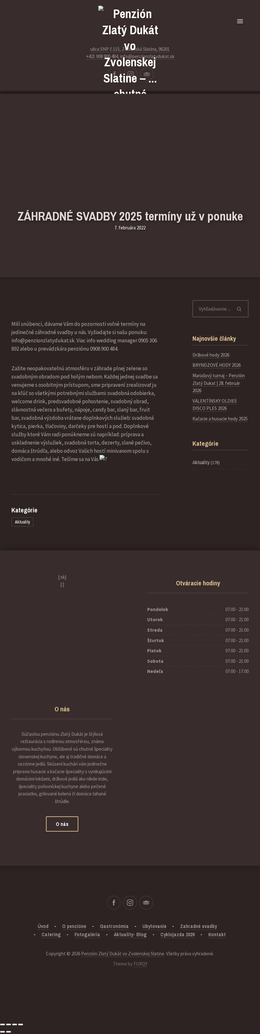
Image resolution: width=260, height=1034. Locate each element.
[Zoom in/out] (20, 1024)
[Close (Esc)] (2, 1024)
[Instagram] (131, 74)
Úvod (43, 926)
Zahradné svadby (198, 926)
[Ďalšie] (8, 1032)
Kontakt (217, 934)
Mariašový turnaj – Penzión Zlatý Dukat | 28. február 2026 (218, 382)
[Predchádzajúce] (2, 1032)
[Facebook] (114, 74)
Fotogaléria (87, 934)
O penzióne (74, 926)
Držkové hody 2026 (210, 355)
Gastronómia (114, 926)
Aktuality (22, 522)
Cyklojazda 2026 (177, 934)
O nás (62, 823)
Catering (51, 934)
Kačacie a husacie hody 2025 (220, 419)
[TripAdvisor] (147, 74)
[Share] (8, 1024)
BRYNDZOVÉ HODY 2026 (216, 365)
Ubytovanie (154, 926)
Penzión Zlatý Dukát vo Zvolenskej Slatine (122, 954)
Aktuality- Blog (130, 934)
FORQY (140, 964)
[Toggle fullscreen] (14, 1024)
